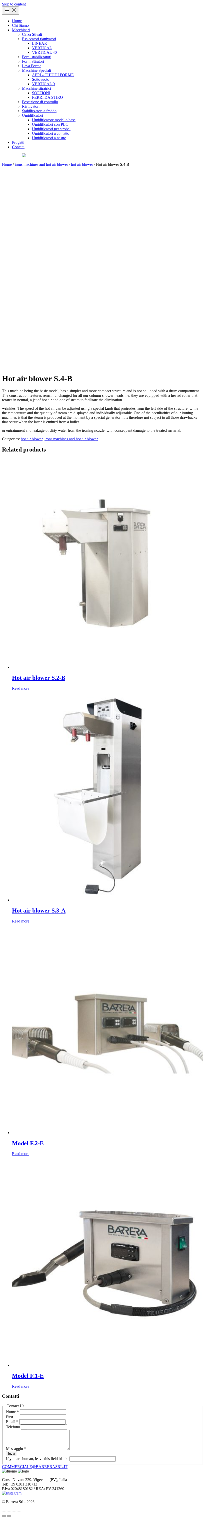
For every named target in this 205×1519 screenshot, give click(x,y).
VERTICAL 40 (44, 52)
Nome (12, 1412)
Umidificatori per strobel (51, 129)
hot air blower (82, 164)
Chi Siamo (20, 25)
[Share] (14, 1511)
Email (12, 1422)
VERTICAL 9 (43, 84)
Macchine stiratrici (36, 88)
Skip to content (14, 4)
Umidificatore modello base (54, 120)
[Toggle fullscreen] (9, 1511)
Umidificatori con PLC (50, 124)
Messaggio (16, 1448)
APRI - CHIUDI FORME (53, 75)
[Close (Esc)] (19, 1511)
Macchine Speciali (36, 70)
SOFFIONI (41, 93)
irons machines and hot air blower (41, 164)
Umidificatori (32, 115)
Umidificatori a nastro (49, 138)
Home (17, 21)
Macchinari (21, 30)
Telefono (13, 1427)
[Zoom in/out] (4, 1511)
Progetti (18, 142)
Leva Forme (31, 66)
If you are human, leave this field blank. (38, 1458)
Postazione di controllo (40, 102)
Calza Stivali (32, 34)
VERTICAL (42, 48)
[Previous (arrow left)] (4, 1516)
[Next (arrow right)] (9, 1516)
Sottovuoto (40, 79)
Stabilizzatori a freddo (39, 111)
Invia (11, 1454)
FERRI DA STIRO (47, 97)
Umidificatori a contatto (50, 133)
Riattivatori (31, 106)
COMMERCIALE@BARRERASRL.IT (35, 1466)
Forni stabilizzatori (36, 57)
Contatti (18, 147)
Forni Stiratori (33, 61)
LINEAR (39, 43)
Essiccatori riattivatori (39, 39)
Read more (20, 688)
